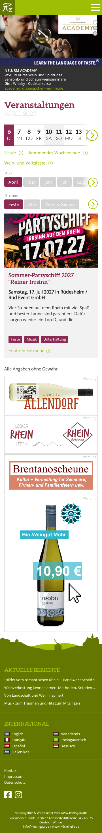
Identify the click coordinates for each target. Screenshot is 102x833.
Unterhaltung (54, 339)
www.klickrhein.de (65, 826)
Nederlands (70, 733)
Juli (64, 182)
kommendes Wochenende (54, 153)
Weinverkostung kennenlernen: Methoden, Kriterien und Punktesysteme (51, 687)
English (18, 733)
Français (19, 739)
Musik (32, 339)
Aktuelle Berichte (32, 670)
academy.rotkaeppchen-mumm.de (34, 88)
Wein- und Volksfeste (24, 163)
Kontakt (11, 770)
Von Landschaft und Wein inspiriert (33, 695)
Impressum (14, 776)
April (13, 182)
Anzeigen (93, 204)
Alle (32, 204)
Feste (13, 204)
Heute (10, 153)
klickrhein (17, 818)
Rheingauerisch (73, 739)
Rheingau (7, 7)
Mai (31, 182)
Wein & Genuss (60, 204)
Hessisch (67, 745)
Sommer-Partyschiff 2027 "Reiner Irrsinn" (41, 278)
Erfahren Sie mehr (26, 350)
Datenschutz (15, 782)
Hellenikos (20, 751)
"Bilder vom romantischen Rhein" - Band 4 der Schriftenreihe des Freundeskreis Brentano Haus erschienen (51, 679)
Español (18, 745)
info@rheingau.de (36, 826)
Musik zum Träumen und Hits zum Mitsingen (42, 703)
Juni (48, 182)
